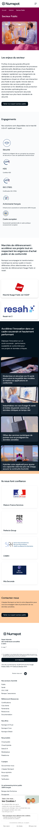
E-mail (3, 647)
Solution (11, 10)
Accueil (4, 10)
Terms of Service (18, 666)
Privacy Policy (5, 666)
